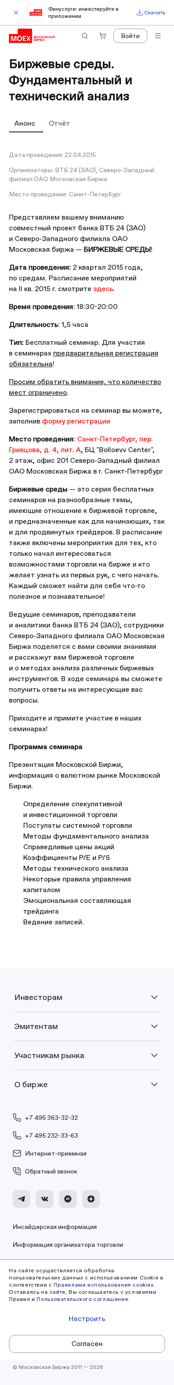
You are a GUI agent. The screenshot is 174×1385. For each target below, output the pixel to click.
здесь (103, 288)
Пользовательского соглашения (82, 1299)
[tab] (26, 122)
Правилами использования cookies (104, 1284)
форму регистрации (76, 421)
